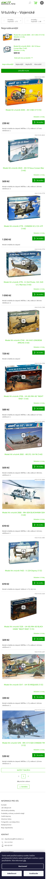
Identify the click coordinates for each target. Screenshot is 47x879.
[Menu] (42, 3)
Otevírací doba (6, 819)
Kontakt (4, 805)
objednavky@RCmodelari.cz (14, 839)
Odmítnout (11, 873)
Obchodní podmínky (8, 810)
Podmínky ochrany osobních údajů (12, 813)
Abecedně (37, 64)
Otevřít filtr (23, 71)
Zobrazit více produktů (22, 58)
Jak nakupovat (6, 808)
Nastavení (22, 866)
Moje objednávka (7, 828)
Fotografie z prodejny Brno (10, 822)
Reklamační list (6, 825)
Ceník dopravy (6, 816)
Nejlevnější (19, 64)
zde (24, 860)
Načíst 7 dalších (23, 770)
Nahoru (24, 787)
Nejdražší (29, 64)
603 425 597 (8, 845)
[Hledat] (30, 3)
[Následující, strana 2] (23, 776)
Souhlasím (33, 873)
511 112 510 (8, 842)
